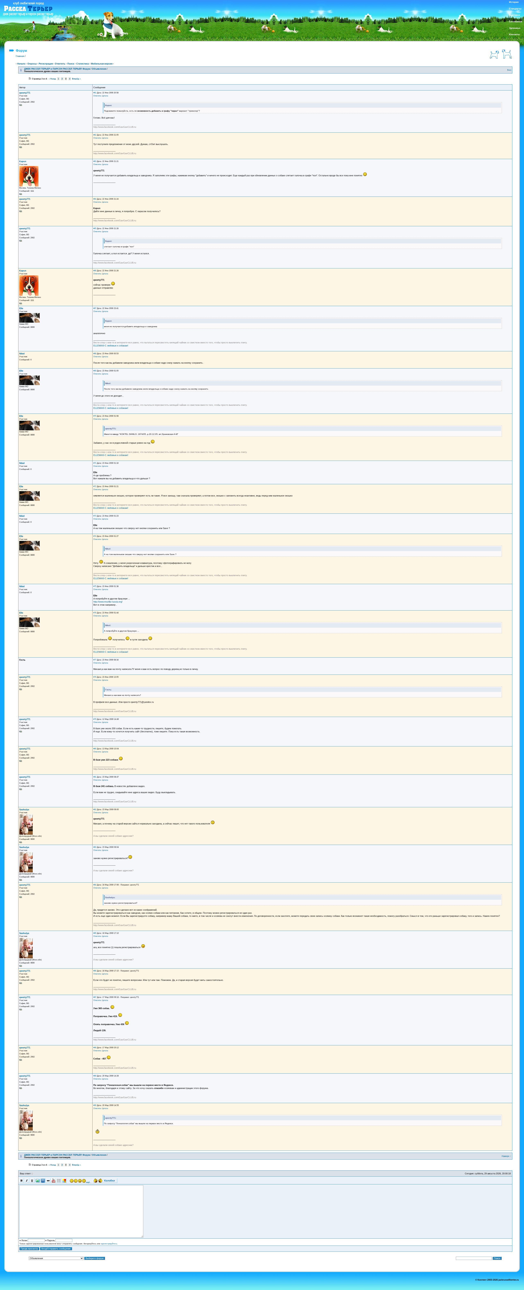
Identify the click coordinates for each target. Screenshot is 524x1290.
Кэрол (22, 161)
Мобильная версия (101, 63)
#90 (94, 1105)
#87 (94, 997)
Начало (21, 63)
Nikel (22, 353)
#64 (94, 199)
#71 (94, 463)
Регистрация (46, 63)
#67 (94, 308)
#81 (94, 777)
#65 (94, 228)
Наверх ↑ (506, 1156)
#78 (94, 677)
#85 (94, 933)
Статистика (82, 63)
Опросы (32, 63)
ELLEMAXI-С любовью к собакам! (110, 345)
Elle (21, 308)
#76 (94, 613)
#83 (94, 847)
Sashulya (24, 809)
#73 (94, 516)
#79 (94, 719)
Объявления (99, 69)
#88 (94, 1048)
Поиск (70, 63)
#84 (94, 885)
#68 (94, 354)
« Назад (52, 79)
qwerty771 (24, 93)
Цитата (105, 96)
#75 (94, 586)
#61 (94, 93)
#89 (94, 1076)
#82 (94, 809)
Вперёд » (76, 79)
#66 (94, 271)
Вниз (509, 70)
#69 (94, 371)
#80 (94, 749)
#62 (94, 135)
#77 (94, 660)
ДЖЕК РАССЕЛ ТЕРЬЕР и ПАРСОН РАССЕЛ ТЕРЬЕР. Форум (57, 69)
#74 (94, 536)
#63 (94, 161)
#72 (94, 486)
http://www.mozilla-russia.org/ (107, 601)
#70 (94, 416)
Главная (20, 56)
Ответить (60, 63)
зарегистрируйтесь (109, 1244)
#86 (94, 971)
